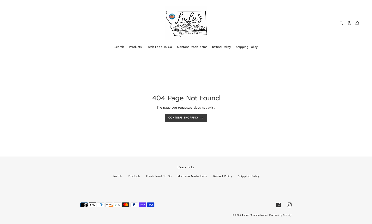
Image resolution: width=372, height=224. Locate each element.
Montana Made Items (192, 176)
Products (134, 176)
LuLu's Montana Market (255, 215)
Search (117, 176)
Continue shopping (183, 117)
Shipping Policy (249, 176)
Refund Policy (222, 176)
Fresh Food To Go (159, 176)
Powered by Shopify (280, 215)
